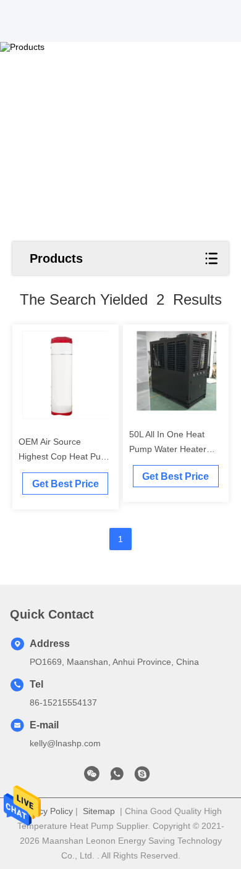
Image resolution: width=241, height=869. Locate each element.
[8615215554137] (116, 777)
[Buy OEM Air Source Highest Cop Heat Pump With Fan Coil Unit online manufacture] (65, 375)
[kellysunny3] (142, 777)
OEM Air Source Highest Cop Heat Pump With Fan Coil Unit (66, 456)
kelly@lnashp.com (65, 743)
